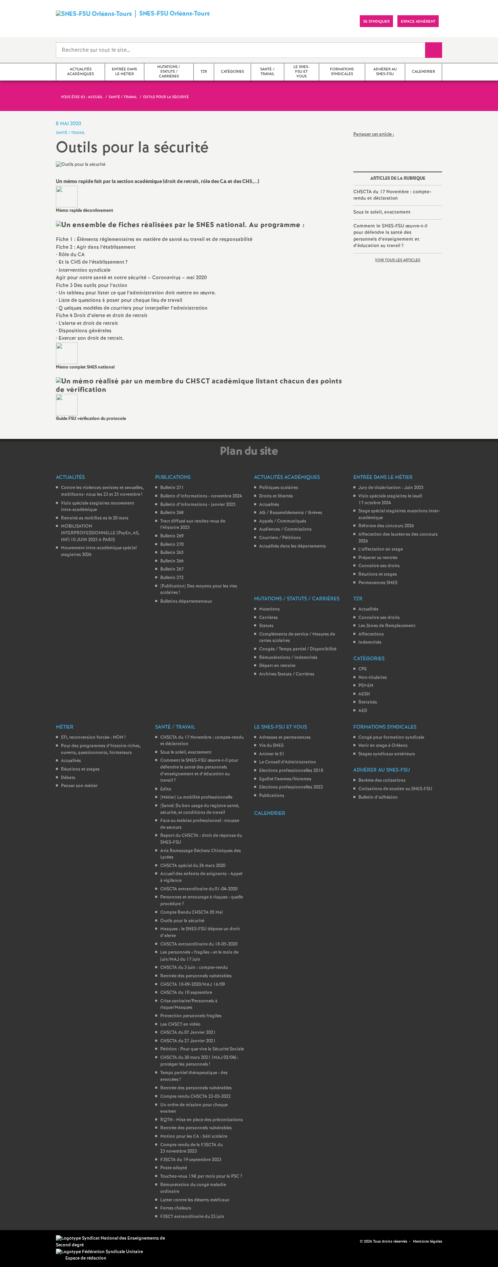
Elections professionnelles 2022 (291, 787)
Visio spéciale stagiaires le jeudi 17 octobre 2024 (390, 499)
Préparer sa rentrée (377, 558)
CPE (362, 669)
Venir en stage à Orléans (383, 745)
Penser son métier (79, 786)
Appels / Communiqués (282, 521)
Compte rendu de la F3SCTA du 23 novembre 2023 (191, 1148)
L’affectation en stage (380, 549)
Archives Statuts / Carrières (286, 674)
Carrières (268, 618)
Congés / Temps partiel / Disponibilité (297, 649)
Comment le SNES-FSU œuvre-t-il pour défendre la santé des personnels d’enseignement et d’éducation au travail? (390, 236)
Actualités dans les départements (292, 546)
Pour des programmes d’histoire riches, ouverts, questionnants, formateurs (101, 749)
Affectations (371, 634)
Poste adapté (173, 1168)
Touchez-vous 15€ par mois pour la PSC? (201, 1176)
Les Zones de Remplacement (386, 626)
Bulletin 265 (172, 553)
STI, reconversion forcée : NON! (93, 737)
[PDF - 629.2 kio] (67, 196)
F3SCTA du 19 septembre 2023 (190, 1160)
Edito (165, 789)
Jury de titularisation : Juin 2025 (390, 488)
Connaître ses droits (379, 566)
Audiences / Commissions (285, 529)
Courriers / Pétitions (280, 538)
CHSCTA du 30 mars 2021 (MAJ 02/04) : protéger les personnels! (199, 1061)
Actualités (269, 505)
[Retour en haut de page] (25, 1241)
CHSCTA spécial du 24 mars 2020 (192, 866)
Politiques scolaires (278, 488)
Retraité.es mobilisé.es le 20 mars (94, 518)
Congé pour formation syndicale (391, 737)
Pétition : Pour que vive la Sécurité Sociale (202, 1049)
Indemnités (369, 642)
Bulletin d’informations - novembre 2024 (201, 496)
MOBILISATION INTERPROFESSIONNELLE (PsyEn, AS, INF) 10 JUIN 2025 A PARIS (100, 533)
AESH (364, 694)
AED (362, 711)
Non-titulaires (372, 677)
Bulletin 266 (172, 561)
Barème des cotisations (382, 780)
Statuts (266, 626)
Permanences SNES (377, 583)
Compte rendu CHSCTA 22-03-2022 (195, 1096)
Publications (271, 796)
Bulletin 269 (172, 536)
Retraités (367, 702)
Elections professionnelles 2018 (291, 771)
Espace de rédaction (85, 1258)
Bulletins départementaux (186, 601)
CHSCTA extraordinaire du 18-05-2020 (198, 944)
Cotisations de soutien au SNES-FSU (395, 789)
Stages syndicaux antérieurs (386, 754)
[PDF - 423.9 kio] (67, 353)
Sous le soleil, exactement (382, 212)
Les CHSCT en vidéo (180, 1024)
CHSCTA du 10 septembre (186, 993)
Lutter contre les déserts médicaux (194, 1200)
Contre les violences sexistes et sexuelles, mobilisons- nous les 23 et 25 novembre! (102, 491)
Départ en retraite (277, 666)
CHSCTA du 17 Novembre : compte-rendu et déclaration (392, 195)
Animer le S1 (272, 754)
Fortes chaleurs (175, 1208)
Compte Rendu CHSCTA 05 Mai (191, 912)
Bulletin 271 (172, 488)
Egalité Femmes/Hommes (285, 779)
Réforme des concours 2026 (386, 526)
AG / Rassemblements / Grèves (290, 513)
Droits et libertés (276, 496)
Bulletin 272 (172, 578)
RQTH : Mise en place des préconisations (201, 1120)
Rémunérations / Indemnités (288, 657)
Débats (68, 778)
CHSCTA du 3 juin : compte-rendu (194, 967)
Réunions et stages (377, 574)
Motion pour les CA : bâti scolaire (193, 1136)
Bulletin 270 (172, 544)
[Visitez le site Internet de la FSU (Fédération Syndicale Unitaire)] (99, 1252)
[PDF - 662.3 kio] (67, 404)
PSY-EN (365, 686)
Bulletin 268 (172, 513)
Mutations (269, 609)
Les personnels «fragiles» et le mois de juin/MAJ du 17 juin (199, 956)
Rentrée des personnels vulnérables (196, 976)
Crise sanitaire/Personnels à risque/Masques (188, 1004)
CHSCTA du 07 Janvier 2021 (188, 1032)
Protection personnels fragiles (191, 1016)
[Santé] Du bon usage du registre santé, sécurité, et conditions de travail (199, 809)
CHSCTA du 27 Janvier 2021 (188, 1041)
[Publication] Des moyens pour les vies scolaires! (198, 589)
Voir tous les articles (397, 260)
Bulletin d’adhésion (378, 797)
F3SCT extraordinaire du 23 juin (192, 1217)
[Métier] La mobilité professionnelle (196, 797)
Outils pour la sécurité (182, 921)
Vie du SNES (271, 745)
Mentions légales (427, 1241)
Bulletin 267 (172, 569)
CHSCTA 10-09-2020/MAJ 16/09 (192, 984)
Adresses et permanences (285, 737)
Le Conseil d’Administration (287, 762)
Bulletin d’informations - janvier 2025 (197, 505)
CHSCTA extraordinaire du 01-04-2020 (198, 889)
